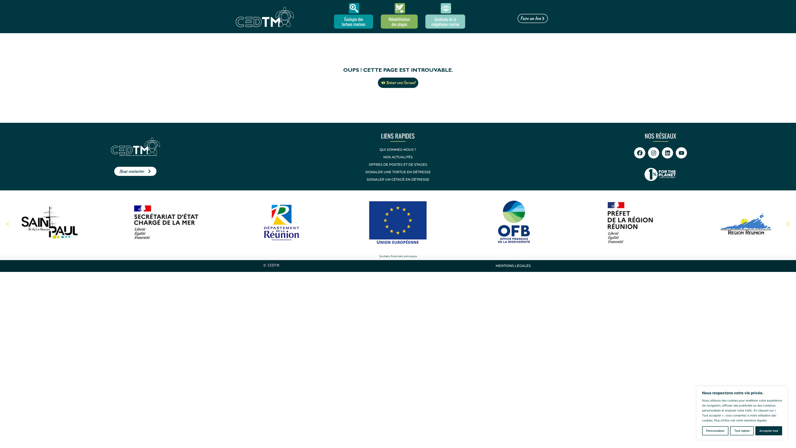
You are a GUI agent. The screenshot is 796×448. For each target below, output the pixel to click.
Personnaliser (715, 430)
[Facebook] (639, 152)
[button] (7, 224)
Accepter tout (768, 430)
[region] (742, 413)
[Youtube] (681, 152)
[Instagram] (653, 152)
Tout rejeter (742, 430)
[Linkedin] (667, 152)
